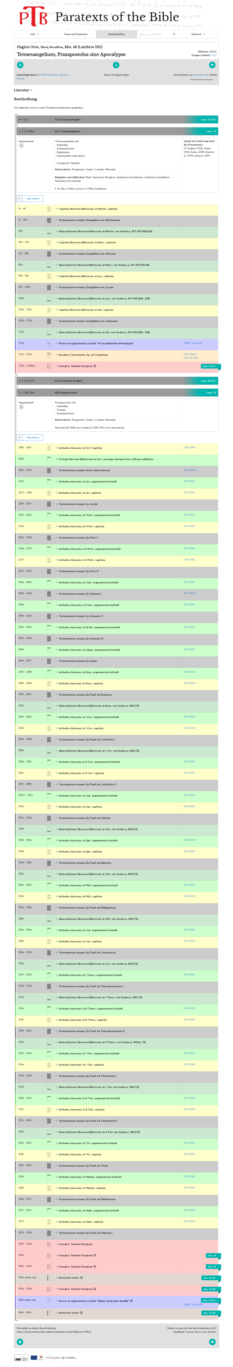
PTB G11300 (191, 357)
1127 (214, 55)
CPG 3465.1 (190, 354)
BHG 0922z (190, 593)
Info (32, 34)
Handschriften (116, 34)
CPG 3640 (189, 447)
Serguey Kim (201, 74)
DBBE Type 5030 (193, 1304)
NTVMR (43, 74)
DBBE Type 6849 (193, 343)
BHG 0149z (190, 470)
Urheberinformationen (201, 79)
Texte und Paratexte (76, 34)
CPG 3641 (189, 481)
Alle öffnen (33, 198)
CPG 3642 (189, 671)
